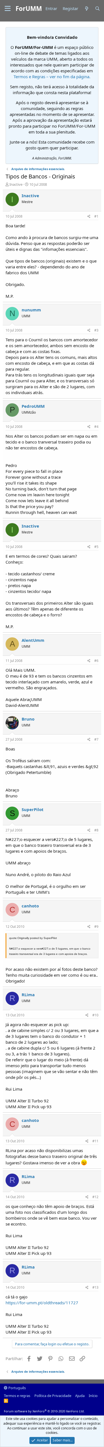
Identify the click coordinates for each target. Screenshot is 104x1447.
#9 (96, 926)
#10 (95, 1015)
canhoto (30, 906)
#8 (96, 830)
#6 (96, 660)
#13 (95, 1287)
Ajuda (80, 1395)
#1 (96, 216)
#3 (96, 330)
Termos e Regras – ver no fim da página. (52, 76)
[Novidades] (86, 8)
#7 (96, 739)
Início (93, 1395)
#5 (96, 546)
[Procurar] (97, 8)
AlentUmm (33, 640)
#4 (96, 426)
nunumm (31, 310)
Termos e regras (17, 1395)
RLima (28, 994)
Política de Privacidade (52, 1395)
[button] (7, 9)
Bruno (28, 719)
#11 (95, 1141)
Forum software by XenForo (44, 1411)
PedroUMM (33, 406)
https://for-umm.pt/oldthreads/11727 (42, 1302)
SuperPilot (33, 809)
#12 (95, 1197)
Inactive (15, 184)
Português (16, 1387)
